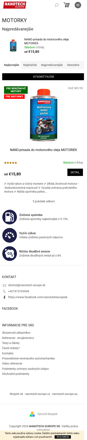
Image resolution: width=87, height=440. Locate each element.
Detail (75, 172)
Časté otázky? (11, 348)
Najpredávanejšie (52, 65)
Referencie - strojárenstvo (18, 338)
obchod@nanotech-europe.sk (26, 285)
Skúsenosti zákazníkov (16, 332)
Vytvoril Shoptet (47, 414)
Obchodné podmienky (15, 373)
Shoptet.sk (16, 394)
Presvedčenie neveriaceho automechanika (28, 358)
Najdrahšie (30, 65)
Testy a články (11, 343)
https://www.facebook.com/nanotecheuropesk (37, 297)
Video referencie (12, 363)
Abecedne (73, 65)
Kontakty (8, 353)
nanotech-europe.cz (37, 394)
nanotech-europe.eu (64, 394)
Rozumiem (63, 437)
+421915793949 (18, 291)
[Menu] (78, 5)
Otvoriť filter (43, 76)
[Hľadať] (57, 5)
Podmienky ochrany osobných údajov (25, 368)
